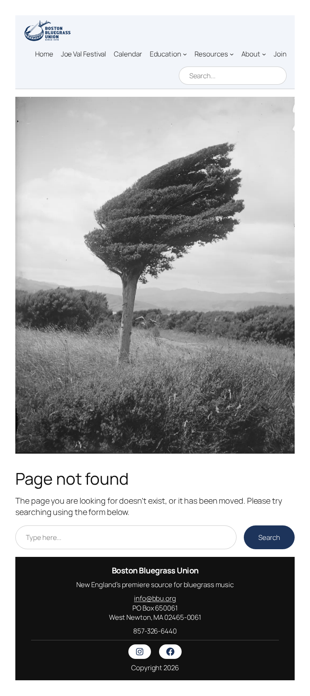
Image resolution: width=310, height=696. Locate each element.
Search (269, 537)
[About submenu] (264, 54)
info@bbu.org (155, 598)
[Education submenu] (185, 54)
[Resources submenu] (232, 54)
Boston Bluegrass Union (155, 570)
